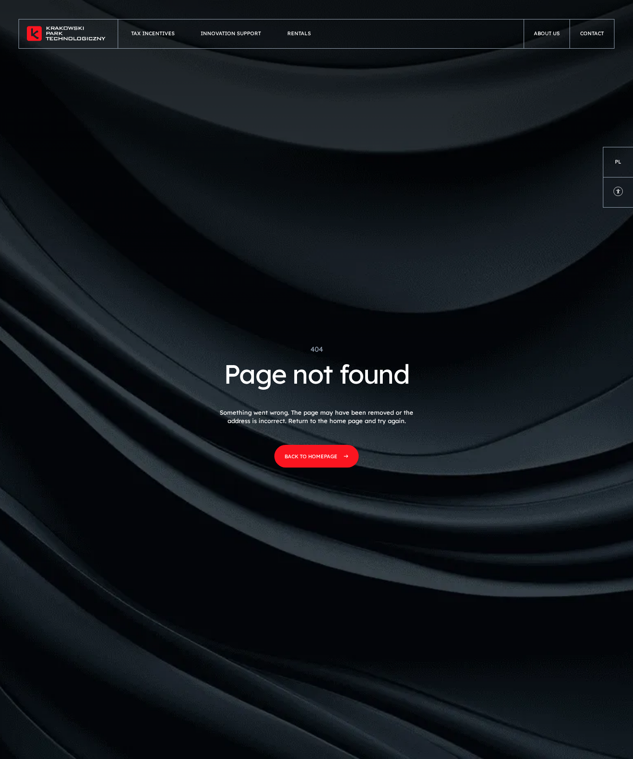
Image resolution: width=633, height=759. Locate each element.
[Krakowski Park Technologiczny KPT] (68, 33)
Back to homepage (311, 456)
